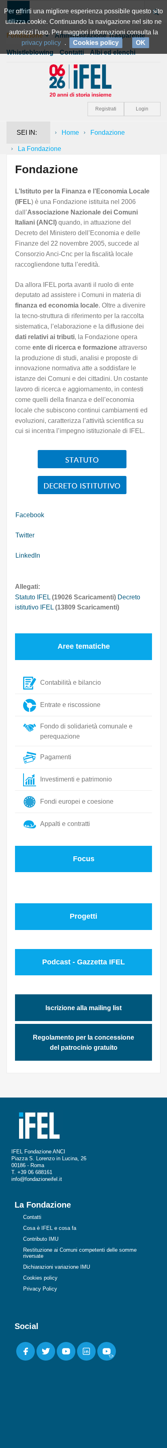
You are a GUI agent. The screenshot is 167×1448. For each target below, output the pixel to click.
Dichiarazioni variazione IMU (56, 1267)
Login (142, 109)
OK (141, 42)
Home (70, 132)
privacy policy (41, 42)
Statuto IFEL (32, 597)
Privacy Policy (40, 1289)
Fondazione (107, 132)
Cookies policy (40, 1278)
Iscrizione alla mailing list (83, 1007)
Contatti (32, 1217)
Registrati (105, 109)
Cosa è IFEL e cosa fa (49, 1228)
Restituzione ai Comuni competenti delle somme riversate (80, 1253)
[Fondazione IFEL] (83, 80)
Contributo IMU (40, 1239)
